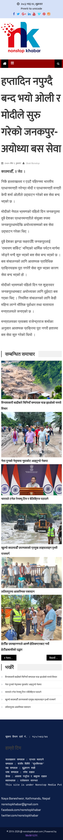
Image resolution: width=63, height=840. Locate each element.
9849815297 (31, 835)
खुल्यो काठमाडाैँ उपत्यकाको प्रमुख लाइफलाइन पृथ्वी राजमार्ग (30, 699)
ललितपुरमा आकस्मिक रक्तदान (17, 591)
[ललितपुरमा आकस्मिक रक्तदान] (31, 572)
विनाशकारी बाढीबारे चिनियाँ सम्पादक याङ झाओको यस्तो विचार (31, 677)
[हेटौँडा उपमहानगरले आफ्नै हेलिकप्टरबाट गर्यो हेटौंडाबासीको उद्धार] (31, 617)
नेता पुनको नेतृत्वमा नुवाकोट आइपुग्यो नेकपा (24, 460)
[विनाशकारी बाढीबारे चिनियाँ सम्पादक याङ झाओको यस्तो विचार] (31, 380)
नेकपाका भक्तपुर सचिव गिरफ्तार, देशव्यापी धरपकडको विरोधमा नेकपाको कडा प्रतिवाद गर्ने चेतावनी (11, 658)
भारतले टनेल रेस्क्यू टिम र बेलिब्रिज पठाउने (24, 498)
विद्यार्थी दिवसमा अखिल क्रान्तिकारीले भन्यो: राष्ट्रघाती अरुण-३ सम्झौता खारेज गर (55, 658)
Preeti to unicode (31, 8)
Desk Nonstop (33, 163)
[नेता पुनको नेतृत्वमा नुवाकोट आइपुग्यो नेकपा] (31, 434)
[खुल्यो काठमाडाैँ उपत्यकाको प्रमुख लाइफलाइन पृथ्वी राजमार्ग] (31, 524)
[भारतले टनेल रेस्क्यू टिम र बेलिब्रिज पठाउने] (31, 479)
